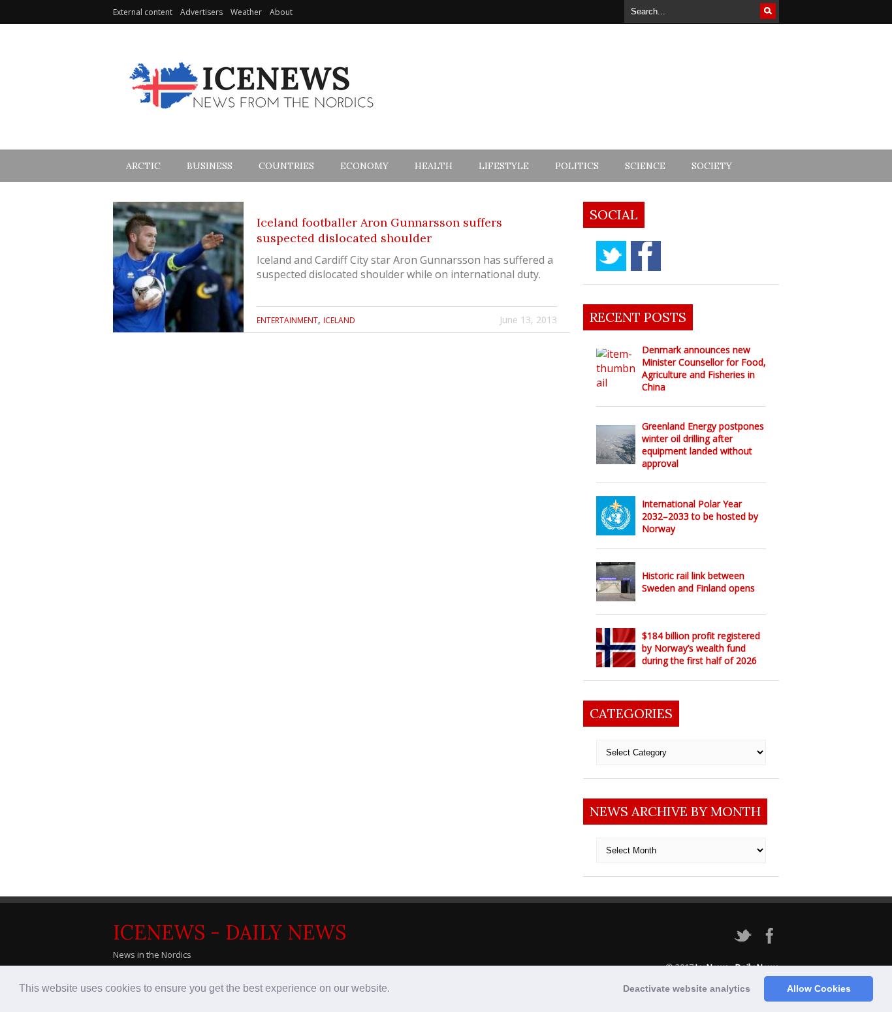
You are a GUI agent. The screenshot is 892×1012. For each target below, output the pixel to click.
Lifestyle (504, 166)
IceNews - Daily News (229, 932)
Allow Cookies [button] (819, 988)
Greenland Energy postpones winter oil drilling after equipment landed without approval (703, 444)
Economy (364, 166)
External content (142, 12)
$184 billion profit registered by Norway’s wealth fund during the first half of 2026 (701, 648)
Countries (286, 166)
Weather (246, 12)
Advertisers (201, 12)
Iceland (339, 320)
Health (434, 166)
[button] (394, 990)
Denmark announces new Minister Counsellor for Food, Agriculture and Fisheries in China (704, 368)
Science (645, 166)
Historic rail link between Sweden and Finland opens (698, 581)
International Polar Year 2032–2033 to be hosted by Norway (700, 516)
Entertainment (287, 320)
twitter (611, 256)
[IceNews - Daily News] (252, 116)
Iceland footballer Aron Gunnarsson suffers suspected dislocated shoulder (379, 230)
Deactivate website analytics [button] (686, 988)
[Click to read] (178, 267)
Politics (577, 166)
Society (712, 166)
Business (209, 166)
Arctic (143, 166)
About (281, 12)
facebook (646, 256)
